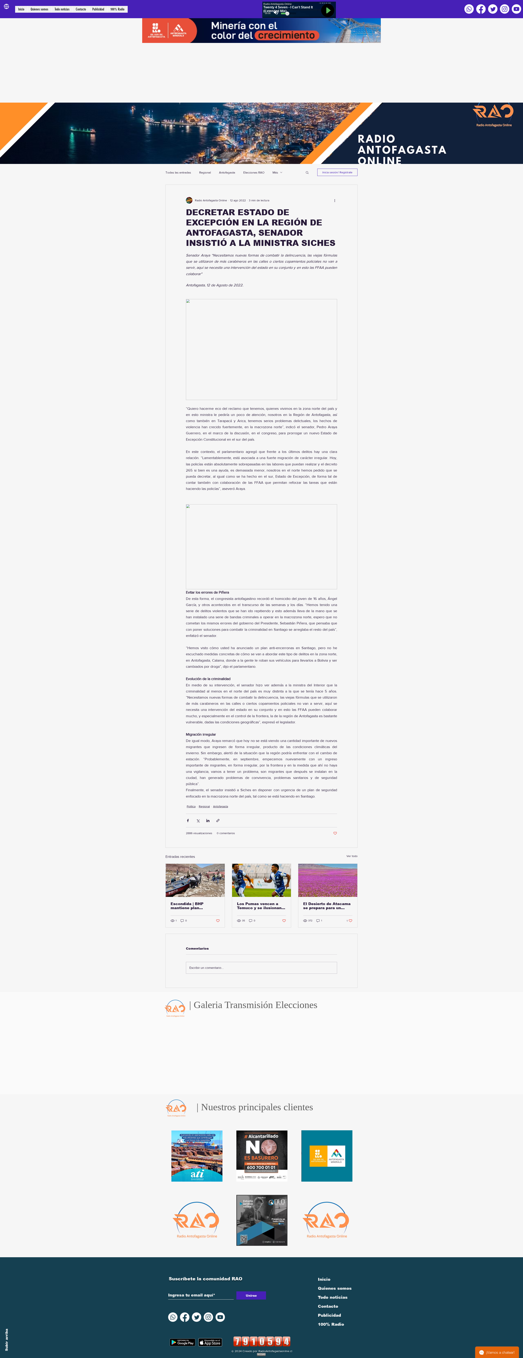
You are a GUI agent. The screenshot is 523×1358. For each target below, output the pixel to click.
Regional (205, 172)
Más (275, 172)
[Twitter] (492, 9)
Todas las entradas (178, 172)
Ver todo (352, 856)
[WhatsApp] (469, 9)
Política (191, 806)
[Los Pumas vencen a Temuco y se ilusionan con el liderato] (261, 880)
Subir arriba (7, 1340)
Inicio (324, 1279)
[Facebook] (481, 9)
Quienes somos (335, 1288)
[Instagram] (504, 9)
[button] (307, 172)
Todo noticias (333, 1297)
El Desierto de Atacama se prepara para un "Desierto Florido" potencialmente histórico (327, 906)
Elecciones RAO (253, 172)
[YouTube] (516, 9)
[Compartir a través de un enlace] (218, 820)
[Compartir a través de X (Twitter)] (198, 820)
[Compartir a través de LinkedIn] (208, 820)
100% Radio (331, 1324)
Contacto (328, 1306)
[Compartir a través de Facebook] (188, 820)
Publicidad (329, 1315)
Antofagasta (227, 172)
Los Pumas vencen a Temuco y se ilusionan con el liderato (259, 906)
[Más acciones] (334, 200)
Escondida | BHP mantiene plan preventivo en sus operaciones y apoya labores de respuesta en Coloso (195, 906)
